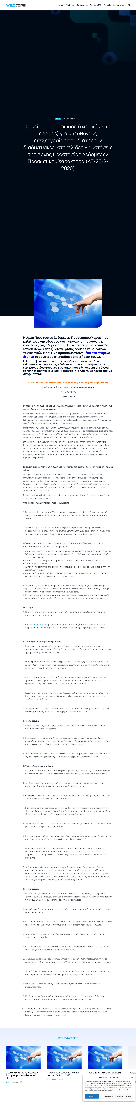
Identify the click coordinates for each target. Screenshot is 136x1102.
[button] (132, 1077)
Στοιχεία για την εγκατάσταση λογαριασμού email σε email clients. (22, 1075)
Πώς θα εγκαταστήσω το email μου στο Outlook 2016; (63, 1074)
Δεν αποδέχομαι (107, 1096)
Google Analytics (73, 595)
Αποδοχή (92, 1096)
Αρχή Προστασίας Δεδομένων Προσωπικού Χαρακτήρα (67, 337)
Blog (7, 1082)
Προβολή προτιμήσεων (124, 1096)
